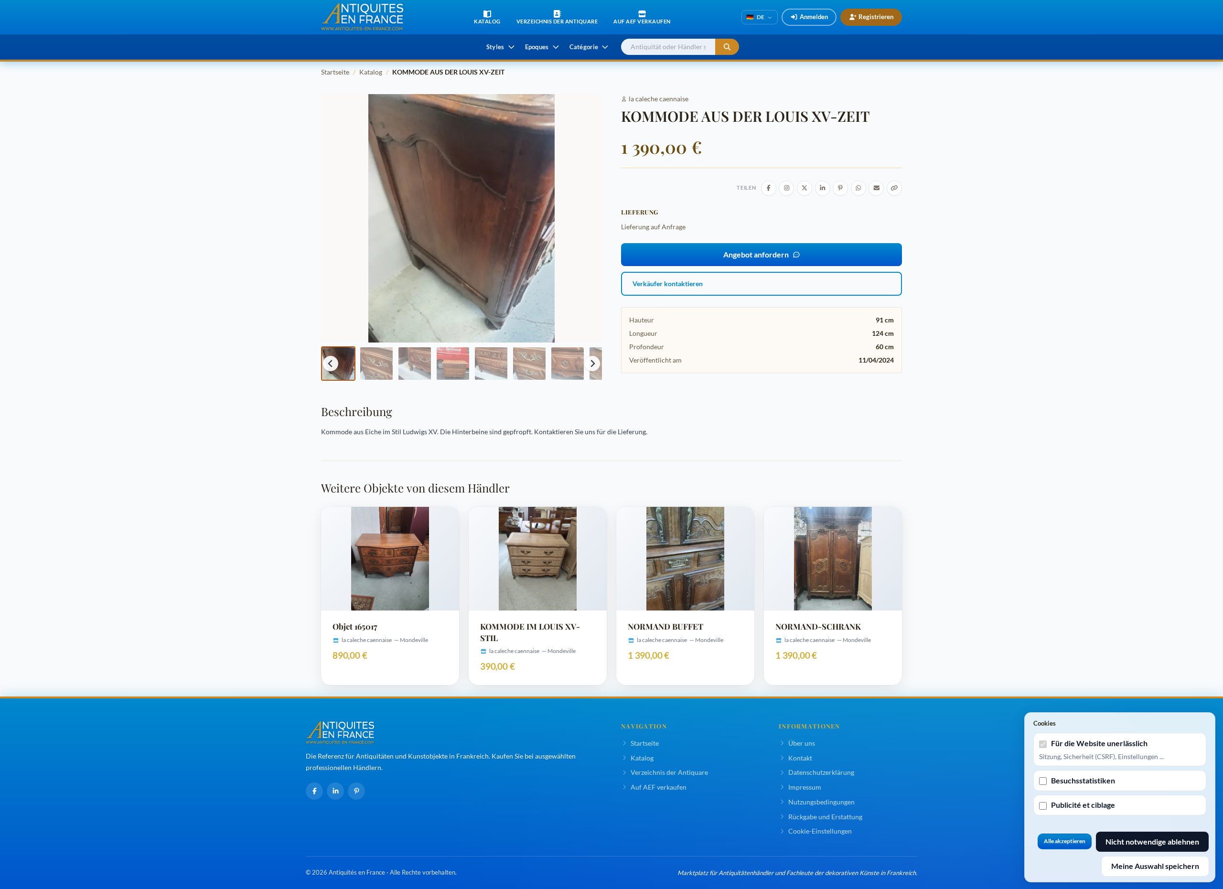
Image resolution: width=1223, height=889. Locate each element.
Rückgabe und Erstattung (825, 817)
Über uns (801, 743)
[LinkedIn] (335, 791)
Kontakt (800, 758)
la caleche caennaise (658, 99)
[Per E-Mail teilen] (876, 188)
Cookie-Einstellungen (820, 831)
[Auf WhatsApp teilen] (858, 188)
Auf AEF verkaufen (659, 787)
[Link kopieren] (894, 188)
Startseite (335, 72)
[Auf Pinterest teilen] (840, 188)
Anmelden (814, 17)
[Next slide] (592, 363)
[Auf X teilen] (804, 188)
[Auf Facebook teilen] (768, 188)
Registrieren (875, 17)
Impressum (804, 787)
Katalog (370, 72)
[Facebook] (314, 791)
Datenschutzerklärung (821, 772)
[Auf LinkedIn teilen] (822, 188)
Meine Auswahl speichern (1155, 865)
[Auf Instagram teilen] (786, 188)
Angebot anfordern (756, 254)
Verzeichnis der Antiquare (669, 772)
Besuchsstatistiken (1083, 780)
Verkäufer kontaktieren (668, 283)
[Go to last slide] (330, 363)
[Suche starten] (727, 47)
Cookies (1044, 723)
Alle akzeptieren (1064, 841)
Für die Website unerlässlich (1099, 743)
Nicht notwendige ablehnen (1152, 841)
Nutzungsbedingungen (821, 802)
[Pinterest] (356, 791)
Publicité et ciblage (1083, 804)
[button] (338, 363)
